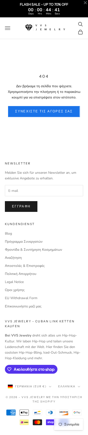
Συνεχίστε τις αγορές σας (44, 111)
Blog (8, 233)
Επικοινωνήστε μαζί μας (23, 306)
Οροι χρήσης (15, 290)
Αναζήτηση (13, 257)
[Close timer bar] (85, 2)
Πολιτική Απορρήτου (20, 274)
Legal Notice (14, 282)
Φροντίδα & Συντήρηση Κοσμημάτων (33, 249)
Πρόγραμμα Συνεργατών (24, 241)
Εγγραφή (21, 206)
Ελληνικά (66, 386)
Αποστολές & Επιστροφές (25, 265)
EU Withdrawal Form (21, 298)
